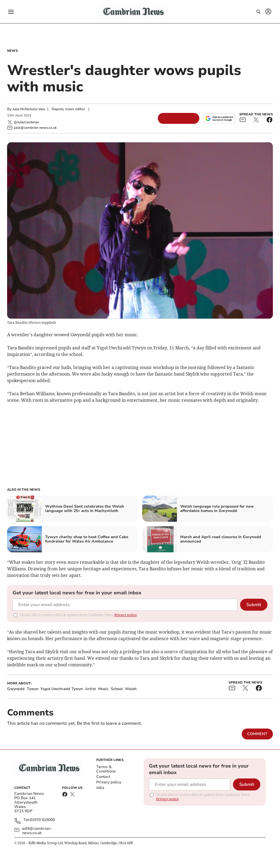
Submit (253, 605)
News (12, 51)
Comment (257, 733)
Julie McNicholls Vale (29, 109)
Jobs (100, 787)
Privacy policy (108, 782)
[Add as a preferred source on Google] (219, 118)
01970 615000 (42, 820)
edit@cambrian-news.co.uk (37, 830)
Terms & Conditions (106, 769)
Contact (103, 776)
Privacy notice (125, 615)
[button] (11, 11)
